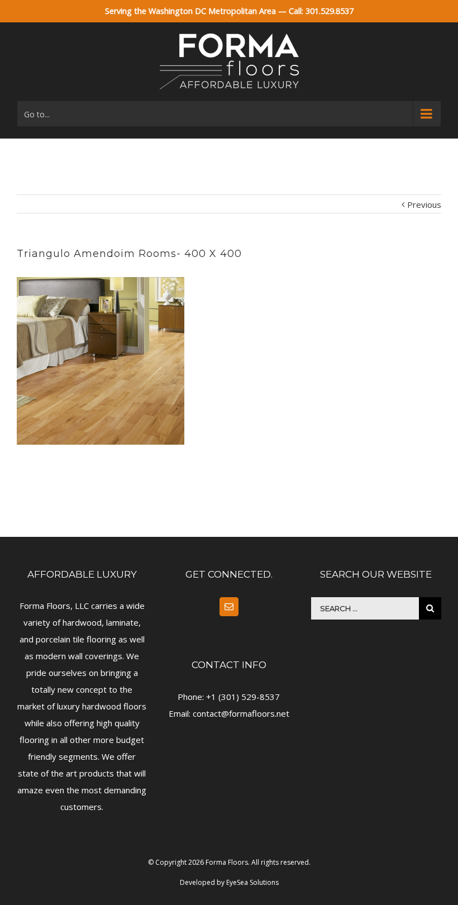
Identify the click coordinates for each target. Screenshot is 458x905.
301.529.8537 (330, 11)
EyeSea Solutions (252, 882)
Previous (424, 204)
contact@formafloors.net (241, 713)
